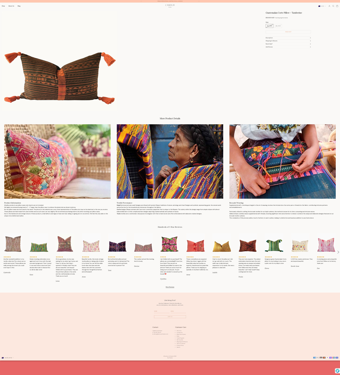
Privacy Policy (180, 345)
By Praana (170, 358)
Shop (3, 6)
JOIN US (170, 316)
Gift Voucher (180, 340)
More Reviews (170, 287)
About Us (11, 6)
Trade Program (180, 338)
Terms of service (181, 343)
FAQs (178, 336)
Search (178, 347)
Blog (19, 6)
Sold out (288, 32)
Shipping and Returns (182, 341)
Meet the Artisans (181, 334)
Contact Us (179, 332)
